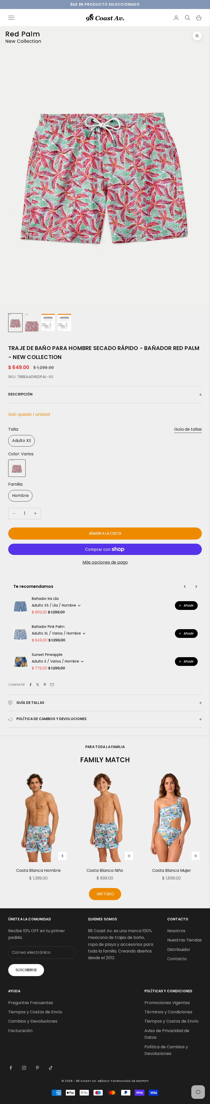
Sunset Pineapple (47, 654)
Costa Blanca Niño (105, 870)
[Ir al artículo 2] (32, 322)
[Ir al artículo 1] (15, 322)
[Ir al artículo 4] (64, 322)
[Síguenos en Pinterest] (37, 1067)
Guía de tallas (188, 429)
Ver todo (105, 894)
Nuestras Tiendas (184, 940)
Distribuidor (178, 949)
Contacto (177, 959)
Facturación (20, 1031)
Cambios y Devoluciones (32, 1021)
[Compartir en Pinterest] (45, 685)
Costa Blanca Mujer (171, 870)
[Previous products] (185, 586)
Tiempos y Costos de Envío (35, 1012)
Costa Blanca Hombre (38, 870)
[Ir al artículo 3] (48, 322)
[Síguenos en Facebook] (10, 1067)
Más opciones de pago (105, 562)
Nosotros (176, 931)
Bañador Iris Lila (45, 598)
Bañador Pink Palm (48, 626)
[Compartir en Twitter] (38, 685)
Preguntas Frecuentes (30, 1003)
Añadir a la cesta (105, 533)
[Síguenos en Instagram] (24, 1067)
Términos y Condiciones (168, 1012)
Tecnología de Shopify (129, 1081)
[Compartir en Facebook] (30, 685)
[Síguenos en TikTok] (50, 1067)
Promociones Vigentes (167, 1003)
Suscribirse (26, 970)
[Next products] (196, 586)
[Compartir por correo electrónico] (52, 685)
